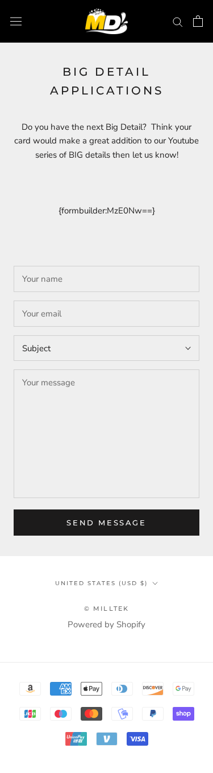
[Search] (178, 21)
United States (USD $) (101, 583)
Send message (106, 522)
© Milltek (107, 608)
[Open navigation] (16, 21)
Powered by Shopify (106, 624)
